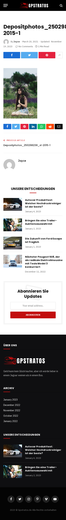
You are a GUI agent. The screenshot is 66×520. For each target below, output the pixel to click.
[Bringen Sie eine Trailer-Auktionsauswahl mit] (12, 224)
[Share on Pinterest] (47, 55)
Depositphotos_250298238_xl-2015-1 (26, 145)
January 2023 (10, 399)
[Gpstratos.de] (34, 5)
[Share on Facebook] (11, 55)
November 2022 (11, 410)
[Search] (61, 5)
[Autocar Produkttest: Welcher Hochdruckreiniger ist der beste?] (12, 204)
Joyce (17, 41)
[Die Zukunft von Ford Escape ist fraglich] (12, 243)
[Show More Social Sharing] (59, 55)
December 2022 (11, 405)
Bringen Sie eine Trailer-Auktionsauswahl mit (41, 222)
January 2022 (10, 421)
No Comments (26, 46)
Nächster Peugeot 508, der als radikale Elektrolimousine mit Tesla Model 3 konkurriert (44, 262)
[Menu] (5, 5)
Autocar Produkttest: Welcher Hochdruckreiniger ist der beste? (43, 203)
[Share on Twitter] (29, 55)
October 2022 (10, 415)
